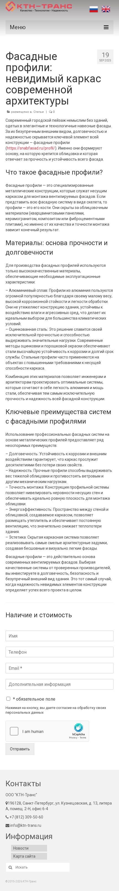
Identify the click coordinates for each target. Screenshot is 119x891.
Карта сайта (24, 856)
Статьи (38, 112)
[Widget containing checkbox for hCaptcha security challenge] (47, 731)
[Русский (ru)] (93, 9)
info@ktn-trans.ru (25, 825)
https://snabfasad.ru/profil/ (31, 148)
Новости (21, 848)
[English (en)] (106, 9)
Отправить (20, 749)
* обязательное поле (34, 699)
